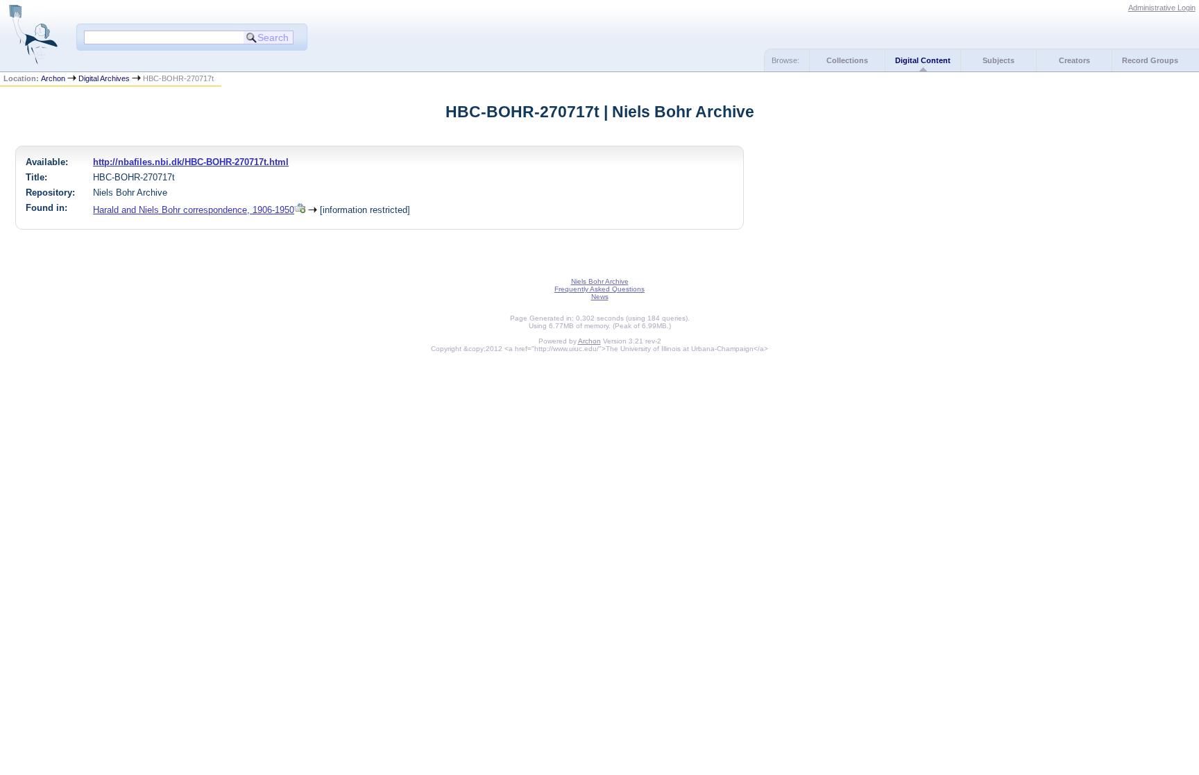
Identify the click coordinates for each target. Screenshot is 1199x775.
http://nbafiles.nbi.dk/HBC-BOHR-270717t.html (191, 162)
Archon (53, 78)
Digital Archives (104, 78)
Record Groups (1150, 60)
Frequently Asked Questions (599, 289)
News (600, 296)
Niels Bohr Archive (600, 281)
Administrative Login (1162, 7)
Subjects (998, 60)
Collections (847, 60)
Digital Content (923, 60)
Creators (1074, 60)
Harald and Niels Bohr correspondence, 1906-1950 (193, 210)
